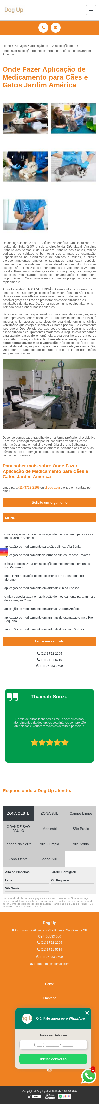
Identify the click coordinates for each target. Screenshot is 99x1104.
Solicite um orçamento (50, 502)
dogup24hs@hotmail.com (51, 964)
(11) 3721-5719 (51, 660)
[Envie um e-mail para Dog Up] (56, 28)
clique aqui (52, 487)
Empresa (49, 998)
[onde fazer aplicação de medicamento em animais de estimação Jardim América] (25, 118)
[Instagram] (49, 1070)
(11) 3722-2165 (29, 487)
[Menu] (91, 10)
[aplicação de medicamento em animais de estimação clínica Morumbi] (25, 214)
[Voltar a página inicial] (14, 10)
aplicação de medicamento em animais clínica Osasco (41, 588)
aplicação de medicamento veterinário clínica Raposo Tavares (47, 555)
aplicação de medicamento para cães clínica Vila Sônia (42, 546)
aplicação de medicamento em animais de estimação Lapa (45, 629)
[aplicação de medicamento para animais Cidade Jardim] (25, 166)
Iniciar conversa (53, 1059)
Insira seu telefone (53, 1035)
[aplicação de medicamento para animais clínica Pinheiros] (73, 118)
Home (49, 984)
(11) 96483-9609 (51, 666)
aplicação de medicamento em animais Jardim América (42, 609)
